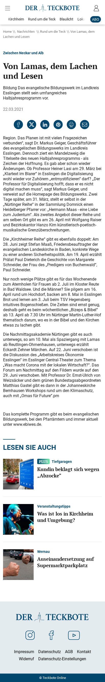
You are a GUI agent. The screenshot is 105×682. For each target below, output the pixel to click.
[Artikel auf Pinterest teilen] (58, 124)
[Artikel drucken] (71, 124)
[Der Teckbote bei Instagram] (30, 635)
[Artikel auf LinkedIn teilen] (44, 124)
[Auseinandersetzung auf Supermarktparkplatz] (18, 564)
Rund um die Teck (53, 31)
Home (7, 31)
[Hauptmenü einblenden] (8, 8)
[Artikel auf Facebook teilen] (18, 124)
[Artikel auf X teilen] (31, 124)
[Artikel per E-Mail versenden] (84, 124)
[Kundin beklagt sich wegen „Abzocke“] (18, 474)
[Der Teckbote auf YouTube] (74, 635)
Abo (95, 19)
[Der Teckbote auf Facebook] (51, 635)
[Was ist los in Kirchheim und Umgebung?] (18, 519)
